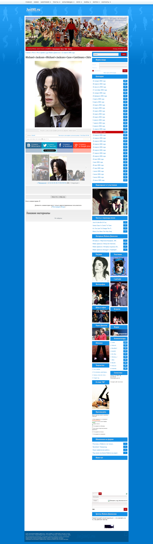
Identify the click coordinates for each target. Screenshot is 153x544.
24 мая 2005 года (98, 159)
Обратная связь (30, 534)
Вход (62, 48)
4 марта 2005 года (98, 99)
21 (65, 183)
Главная (28, 52)
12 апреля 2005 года (68, 52)
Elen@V (33, 135)
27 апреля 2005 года (99, 153)
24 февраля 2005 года (100, 96)
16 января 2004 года (99, 81)
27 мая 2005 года (98, 168)
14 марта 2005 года (99, 108)
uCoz (68, 533)
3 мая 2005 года (98, 162)
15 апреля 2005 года (99, 141)
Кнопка (60, 534)
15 (54, 183)
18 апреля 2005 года (99, 144)
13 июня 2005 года (98, 180)
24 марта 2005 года (99, 117)
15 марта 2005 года (99, 111)
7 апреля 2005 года (99, 123)
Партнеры (54, 534)
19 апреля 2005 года (99, 147)
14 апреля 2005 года (99, 138)
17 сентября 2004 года (100, 90)
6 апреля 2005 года (99, 120)
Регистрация (56, 48)
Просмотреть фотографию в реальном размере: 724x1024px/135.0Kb (74, 135)
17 (58, 183)
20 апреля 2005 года (99, 150)
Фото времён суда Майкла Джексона (48, 52)
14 (52, 183)
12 (49, 183)
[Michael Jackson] (37, 10)
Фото (33, 52)
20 (64, 183)
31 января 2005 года (99, 93)
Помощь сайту (67, 534)
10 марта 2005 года (99, 105)
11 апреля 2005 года (99, 129)
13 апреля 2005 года (99, 135)
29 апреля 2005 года (99, 156)
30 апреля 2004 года (99, 84)
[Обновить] (126, 493)
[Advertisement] (58, 190)
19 (62, 183)
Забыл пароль (107, 72)
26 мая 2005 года (98, 165)
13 (50, 183)
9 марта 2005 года (98, 102)
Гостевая (48, 534)
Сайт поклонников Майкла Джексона (35, 533)
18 (60, 183)
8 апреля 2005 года (99, 126)
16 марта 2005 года (99, 114)
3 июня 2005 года (98, 177)
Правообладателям (40, 534)
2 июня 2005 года (98, 174)
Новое (70, 48)
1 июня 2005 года (98, 171)
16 (56, 183)
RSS (66, 48)
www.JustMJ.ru (50, 533)
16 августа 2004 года (99, 87)
